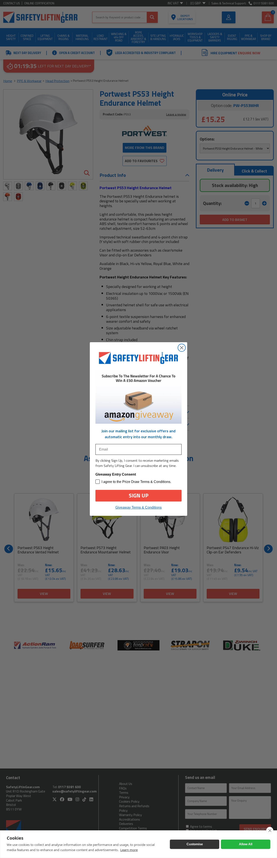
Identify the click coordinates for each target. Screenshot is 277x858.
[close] (269, 830)
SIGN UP (138, 495)
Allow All (245, 844)
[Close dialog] (181, 348)
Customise (195, 844)
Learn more (129, 850)
